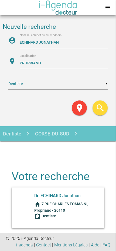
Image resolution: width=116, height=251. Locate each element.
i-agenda (24, 244)
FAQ (106, 244)
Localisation (28, 56)
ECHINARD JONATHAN (68, 149)
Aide (95, 244)
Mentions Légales (71, 244)
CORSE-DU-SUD (51, 134)
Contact (43, 244)
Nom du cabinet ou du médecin (41, 35)
